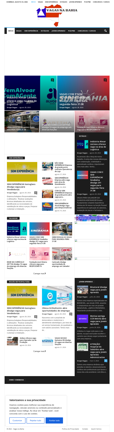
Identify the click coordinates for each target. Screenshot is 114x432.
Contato (85, 429)
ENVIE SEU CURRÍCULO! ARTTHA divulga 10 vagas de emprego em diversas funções (56, 127)
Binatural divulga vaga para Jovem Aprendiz (98, 290)
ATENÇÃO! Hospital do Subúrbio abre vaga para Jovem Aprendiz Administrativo (98, 351)
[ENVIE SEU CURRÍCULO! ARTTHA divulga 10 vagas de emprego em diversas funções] (57, 122)
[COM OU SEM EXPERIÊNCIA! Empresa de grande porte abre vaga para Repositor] (47, 194)
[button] (105, 31)
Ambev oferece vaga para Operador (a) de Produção (28, 340)
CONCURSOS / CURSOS (101, 2)
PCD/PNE (87, 2)
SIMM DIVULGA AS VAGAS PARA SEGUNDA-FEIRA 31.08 (21, 128)
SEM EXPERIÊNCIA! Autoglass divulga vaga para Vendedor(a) (21, 187)
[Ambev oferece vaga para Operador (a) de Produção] (12, 341)
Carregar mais (39, 274)
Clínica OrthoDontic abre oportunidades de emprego (56, 309)
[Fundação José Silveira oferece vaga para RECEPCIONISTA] (92, 122)
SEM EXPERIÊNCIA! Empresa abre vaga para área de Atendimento (62, 181)
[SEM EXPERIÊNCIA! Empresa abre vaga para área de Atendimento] (47, 181)
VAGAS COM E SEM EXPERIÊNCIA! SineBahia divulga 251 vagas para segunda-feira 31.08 (74, 99)
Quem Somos (96, 429)
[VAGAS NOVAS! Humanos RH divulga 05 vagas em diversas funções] (47, 341)
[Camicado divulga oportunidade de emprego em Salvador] (62, 253)
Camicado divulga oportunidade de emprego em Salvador (61, 264)
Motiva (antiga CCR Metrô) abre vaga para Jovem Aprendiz (98, 320)
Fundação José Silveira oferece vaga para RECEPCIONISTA (90, 128)
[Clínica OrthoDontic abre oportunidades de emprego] (57, 295)
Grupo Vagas (12, 107)
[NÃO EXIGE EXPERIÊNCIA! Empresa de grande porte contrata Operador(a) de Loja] (47, 166)
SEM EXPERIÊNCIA (51, 2)
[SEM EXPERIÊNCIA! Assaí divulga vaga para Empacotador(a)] (47, 206)
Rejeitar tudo (35, 420)
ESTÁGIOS (63, 2)
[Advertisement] (57, 54)
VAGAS (40, 2)
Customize (17, 420)
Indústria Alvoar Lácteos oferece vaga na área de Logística (22, 101)
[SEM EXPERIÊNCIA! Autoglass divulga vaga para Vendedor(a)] (22, 172)
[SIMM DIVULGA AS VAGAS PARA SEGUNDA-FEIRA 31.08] (21, 122)
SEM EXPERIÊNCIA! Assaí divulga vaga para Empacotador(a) (63, 205)
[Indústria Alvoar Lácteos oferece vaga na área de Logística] (17, 228)
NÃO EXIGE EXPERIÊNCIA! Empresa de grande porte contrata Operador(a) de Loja (63, 167)
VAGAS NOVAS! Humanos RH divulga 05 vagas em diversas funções (63, 341)
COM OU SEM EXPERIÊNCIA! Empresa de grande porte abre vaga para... (63, 194)
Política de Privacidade (70, 429)
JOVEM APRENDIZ (75, 2)
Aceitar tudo (54, 420)
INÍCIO (33, 2)
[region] (36, 411)
